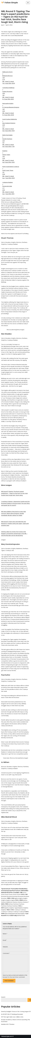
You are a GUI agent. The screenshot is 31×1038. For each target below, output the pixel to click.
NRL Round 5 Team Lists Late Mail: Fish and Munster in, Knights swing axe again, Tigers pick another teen (15, 523)
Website (5, 947)
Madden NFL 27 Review (7, 1024)
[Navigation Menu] (28, 2)
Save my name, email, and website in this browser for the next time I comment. (15, 976)
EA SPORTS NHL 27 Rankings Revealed (12, 1014)
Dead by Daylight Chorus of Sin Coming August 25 (16, 1011)
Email (5, 940)
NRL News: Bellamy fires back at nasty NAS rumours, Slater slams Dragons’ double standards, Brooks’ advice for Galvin (13, 513)
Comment (6, 953)
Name (5, 934)
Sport (2, 25)
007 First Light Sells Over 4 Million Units (12, 1017)
